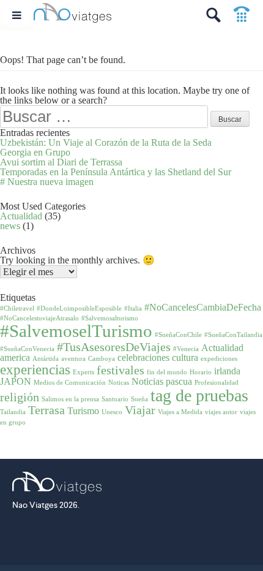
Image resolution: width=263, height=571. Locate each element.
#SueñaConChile (178, 334)
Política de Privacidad (137, 539)
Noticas (118, 382)
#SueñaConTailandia (233, 334)
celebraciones (143, 357)
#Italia (133, 308)
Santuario (115, 399)
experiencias (35, 369)
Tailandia (13, 412)
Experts (83, 372)
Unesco (112, 412)
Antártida (45, 358)
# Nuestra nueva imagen (47, 181)
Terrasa (46, 410)
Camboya (101, 358)
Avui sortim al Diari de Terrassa (61, 162)
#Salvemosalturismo (109, 318)
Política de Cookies (45, 539)
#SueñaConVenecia (27, 349)
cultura (185, 357)
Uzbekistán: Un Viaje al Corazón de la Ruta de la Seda (106, 142)
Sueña (139, 399)
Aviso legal (212, 539)
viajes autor (221, 412)
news (10, 226)
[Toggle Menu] (17, 15)
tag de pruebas (199, 395)
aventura (73, 358)
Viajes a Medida (180, 412)
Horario (201, 372)
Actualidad (21, 216)
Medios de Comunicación (70, 382)
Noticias (147, 381)
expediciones (219, 358)
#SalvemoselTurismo (76, 331)
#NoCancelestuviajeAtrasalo (39, 318)
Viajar (140, 410)
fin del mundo (167, 372)
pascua (179, 381)
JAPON (15, 381)
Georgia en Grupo (35, 152)
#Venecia (186, 349)
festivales (120, 370)
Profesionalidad (216, 382)
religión (19, 397)
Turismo (83, 411)
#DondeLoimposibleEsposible (79, 308)
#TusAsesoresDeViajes (114, 347)
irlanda (227, 371)
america (15, 357)
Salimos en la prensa (70, 399)
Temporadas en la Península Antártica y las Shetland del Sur (115, 172)
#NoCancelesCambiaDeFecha (202, 307)
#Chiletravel (17, 308)
